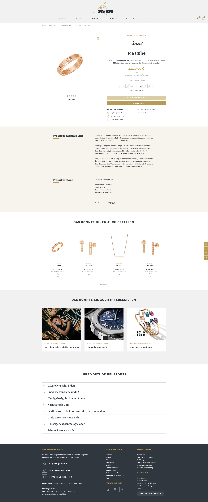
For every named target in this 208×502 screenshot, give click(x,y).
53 (132, 86)
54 (136, 86)
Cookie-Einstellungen (145, 486)
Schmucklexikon (112, 468)
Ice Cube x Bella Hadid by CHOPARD (61, 347)
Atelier (130, 19)
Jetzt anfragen (136, 103)
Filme (108, 460)
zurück (143, 113)
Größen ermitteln (112, 473)
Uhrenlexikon (111, 470)
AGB (139, 488)
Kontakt (109, 455)
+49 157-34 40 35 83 (117, 116)
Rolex (95, 19)
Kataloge (109, 465)
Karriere (109, 457)
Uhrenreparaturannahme (115, 475)
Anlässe (112, 19)
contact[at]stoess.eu (60, 477)
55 (141, 86)
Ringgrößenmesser (136, 90)
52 (128, 86)
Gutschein (141, 455)
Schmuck (60, 19)
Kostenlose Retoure (144, 465)
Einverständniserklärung (146, 483)
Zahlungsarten (142, 460)
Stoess (147, 19)
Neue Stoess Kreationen (140, 347)
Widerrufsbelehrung (145, 468)
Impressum (141, 478)
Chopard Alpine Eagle (97, 347)
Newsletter (110, 462)
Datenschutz (142, 481)
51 (124, 86)
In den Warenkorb (136, 98)
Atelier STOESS (103, 8)
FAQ (107, 478)
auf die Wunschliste (148, 109)
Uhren (78, 19)
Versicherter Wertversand (147, 462)
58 (153, 86)
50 (120, 86)
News (46, 344)
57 (149, 86)
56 (145, 86)
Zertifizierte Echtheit (145, 457)
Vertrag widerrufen (150, 493)
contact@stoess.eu (117, 120)
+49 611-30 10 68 (116, 113)
